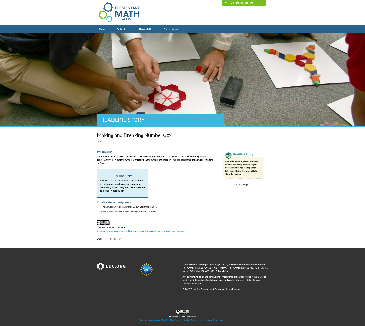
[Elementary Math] (119, 12)
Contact (229, 3)
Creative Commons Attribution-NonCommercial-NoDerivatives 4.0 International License (140, 230)
